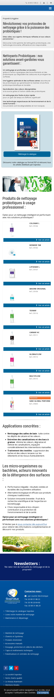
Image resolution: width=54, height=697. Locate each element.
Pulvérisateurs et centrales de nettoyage (22, 654)
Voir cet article (43, 240)
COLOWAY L (34, 223)
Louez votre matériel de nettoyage (19, 614)
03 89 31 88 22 (33, 3)
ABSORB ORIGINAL (37, 289)
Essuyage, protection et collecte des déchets (24, 647)
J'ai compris (43, 692)
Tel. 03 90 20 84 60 (32, 602)
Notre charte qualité (13, 678)
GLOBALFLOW (35, 354)
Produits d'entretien (13, 640)
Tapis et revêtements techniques (19, 650)
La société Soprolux (13, 674)
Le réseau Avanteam (13, 681)
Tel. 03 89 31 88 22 (32, 599)
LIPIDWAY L (34, 267)
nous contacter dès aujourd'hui (32, 524)
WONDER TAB (35, 245)
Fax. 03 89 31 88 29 (32, 605)
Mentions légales (12, 685)
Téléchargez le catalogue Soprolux (19, 611)
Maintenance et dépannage (16, 618)
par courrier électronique (37, 596)
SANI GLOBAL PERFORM (39, 401)
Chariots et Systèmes (14, 636)
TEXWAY (32, 311)
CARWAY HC (34, 332)
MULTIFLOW (34, 376)
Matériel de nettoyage (14, 633)
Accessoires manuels (13, 643)
